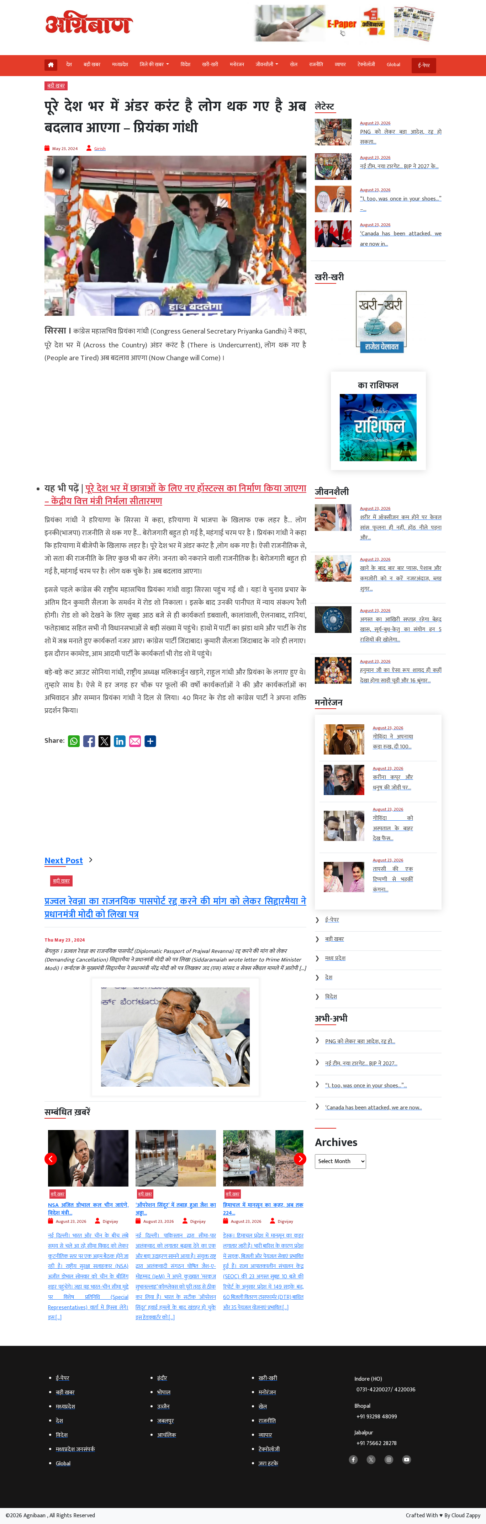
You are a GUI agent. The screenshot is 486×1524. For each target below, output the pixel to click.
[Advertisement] (175, 420)
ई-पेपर (424, 66)
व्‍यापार (340, 64)
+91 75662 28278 (376, 1443)
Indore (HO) (385, 1384)
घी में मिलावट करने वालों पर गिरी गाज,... (263, 1209)
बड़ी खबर (92, 64)
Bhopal (375, 1411)
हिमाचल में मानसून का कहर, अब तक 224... (176, 1209)
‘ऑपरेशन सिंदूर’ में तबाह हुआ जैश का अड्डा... (88, 1209)
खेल (293, 64)
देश (69, 64)
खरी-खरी (210, 64)
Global (393, 64)
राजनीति (316, 64)
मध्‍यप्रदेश (120, 64)
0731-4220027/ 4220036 (386, 1390)
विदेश (185, 64)
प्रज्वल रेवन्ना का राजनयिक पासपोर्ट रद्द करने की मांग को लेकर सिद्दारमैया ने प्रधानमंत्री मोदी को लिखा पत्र (175, 908)
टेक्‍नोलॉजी (366, 64)
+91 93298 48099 (376, 1417)
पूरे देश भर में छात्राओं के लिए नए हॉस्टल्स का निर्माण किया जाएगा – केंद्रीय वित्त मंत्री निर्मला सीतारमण (175, 495)
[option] (88, 1226)
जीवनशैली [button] (265, 64)
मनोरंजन (237, 64)
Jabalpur (375, 1438)
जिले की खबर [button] (152, 64)
